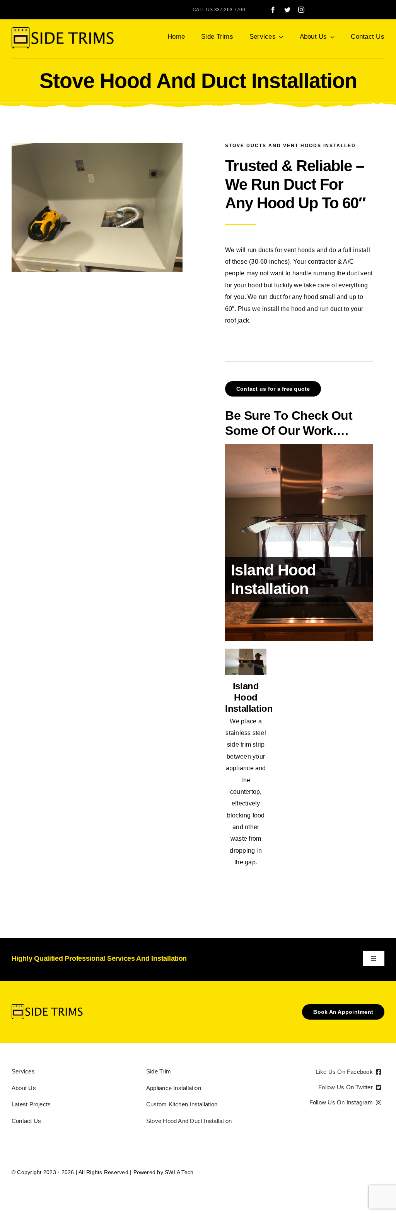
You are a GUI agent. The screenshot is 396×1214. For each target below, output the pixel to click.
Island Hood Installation (249, 697)
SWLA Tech (179, 1172)
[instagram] (301, 10)
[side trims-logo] (64, 30)
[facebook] (273, 10)
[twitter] (287, 10)
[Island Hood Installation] (299, 542)
